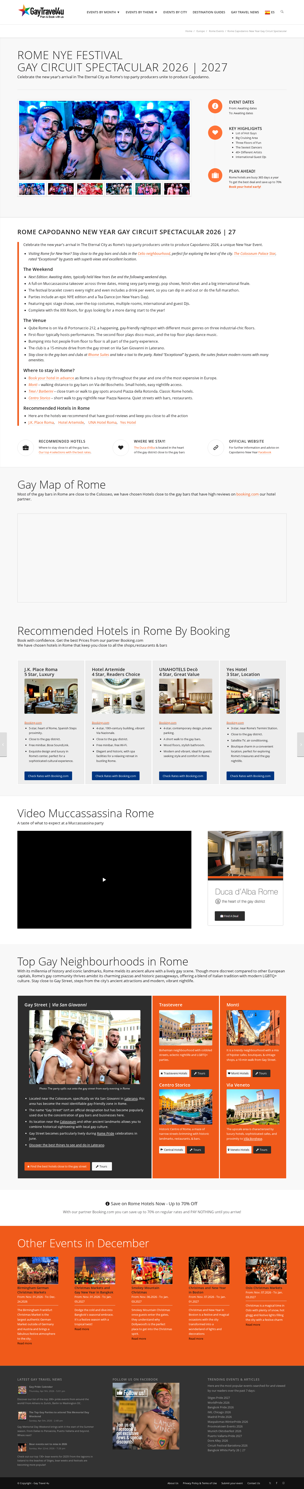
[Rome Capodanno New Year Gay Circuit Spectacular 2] (89, 189)
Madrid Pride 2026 (220, 1417)
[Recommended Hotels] (25, 448)
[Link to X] (270, 1483)
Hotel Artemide (71, 422)
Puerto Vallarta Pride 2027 (225, 1436)
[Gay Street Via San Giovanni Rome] (84, 1047)
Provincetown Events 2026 (225, 1426)
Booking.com (33, 723)
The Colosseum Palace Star (255, 253)
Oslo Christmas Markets (264, 1288)
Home (188, 31)
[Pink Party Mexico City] (3, 744)
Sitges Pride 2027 (219, 1398)
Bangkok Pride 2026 (221, 1407)
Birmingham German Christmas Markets (33, 1290)
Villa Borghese (253, 1139)
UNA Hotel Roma (102, 422)
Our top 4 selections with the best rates (65, 452)
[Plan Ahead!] (215, 175)
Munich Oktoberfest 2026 (224, 1431)
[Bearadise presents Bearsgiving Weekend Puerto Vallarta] (300, 744)
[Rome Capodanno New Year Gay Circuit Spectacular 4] (118, 189)
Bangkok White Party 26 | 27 (226, 1450)
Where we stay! (149, 441)
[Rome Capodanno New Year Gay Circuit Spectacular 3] (176, 189)
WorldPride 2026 (218, 1403)
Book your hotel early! (245, 187)
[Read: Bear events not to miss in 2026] (22, 1447)
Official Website (246, 441)
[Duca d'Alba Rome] (245, 878)
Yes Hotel (128, 422)
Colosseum (68, 1121)
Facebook (264, 452)
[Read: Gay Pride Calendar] (22, 1390)
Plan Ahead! (242, 171)
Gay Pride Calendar (41, 1386)
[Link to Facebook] (276, 1483)
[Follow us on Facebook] (146, 1448)
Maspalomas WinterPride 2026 (228, 1422)
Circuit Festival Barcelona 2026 (227, 1445)
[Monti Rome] (253, 1027)
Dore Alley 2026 (218, 1441)
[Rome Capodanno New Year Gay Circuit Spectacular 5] (104, 140)
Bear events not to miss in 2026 (48, 1444)
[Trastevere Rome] (185, 1027)
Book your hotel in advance (51, 378)
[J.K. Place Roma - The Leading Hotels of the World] (51, 696)
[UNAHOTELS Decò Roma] (185, 696)
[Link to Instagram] (283, 1483)
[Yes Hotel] (253, 696)
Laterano (131, 1098)
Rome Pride (105, 1133)
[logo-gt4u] (47, 12)
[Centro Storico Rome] (185, 1107)
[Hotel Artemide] (118, 696)
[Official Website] (216, 448)
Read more (24, 1343)
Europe (201, 31)
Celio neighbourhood (154, 253)
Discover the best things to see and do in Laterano (66, 1145)
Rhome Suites (98, 354)
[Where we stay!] (121, 448)
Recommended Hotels (62, 441)
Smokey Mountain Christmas (145, 1290)
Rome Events (216, 31)
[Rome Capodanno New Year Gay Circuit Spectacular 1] (60, 189)
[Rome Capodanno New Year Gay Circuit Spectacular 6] (148, 189)
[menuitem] (103, 12)
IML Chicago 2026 (219, 1412)
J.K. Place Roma (41, 422)
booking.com (248, 494)
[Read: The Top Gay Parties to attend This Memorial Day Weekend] (22, 1416)
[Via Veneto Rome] (253, 1107)
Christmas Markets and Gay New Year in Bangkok (94, 1290)
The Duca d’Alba (144, 448)
